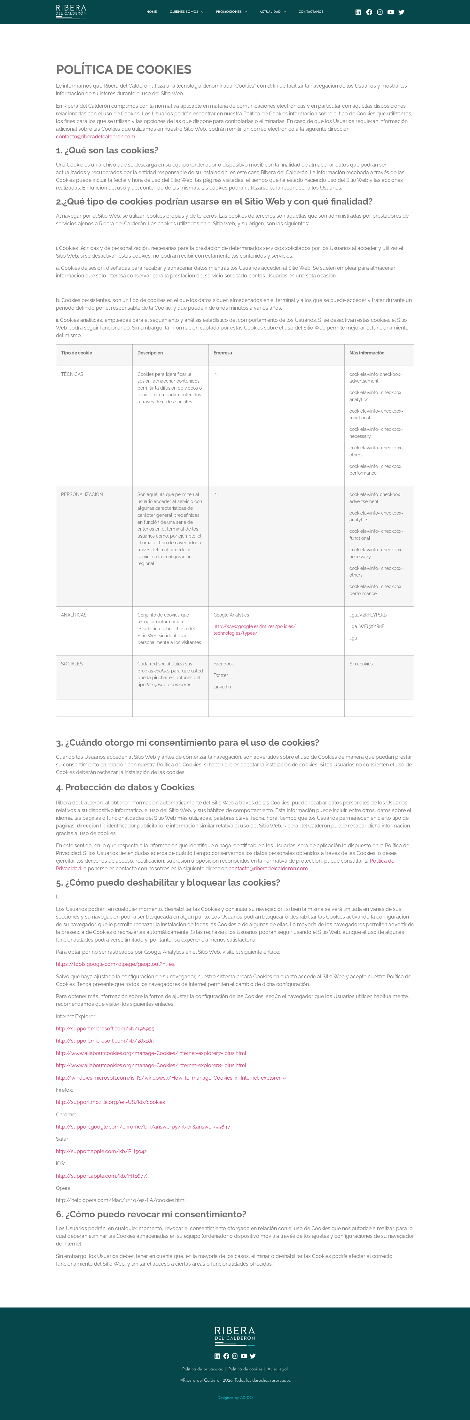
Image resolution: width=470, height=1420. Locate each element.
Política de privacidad (202, 1369)
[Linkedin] (358, 12)
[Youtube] (391, 12)
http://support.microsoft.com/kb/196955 (105, 1029)
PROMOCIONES (229, 12)
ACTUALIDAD (270, 12)
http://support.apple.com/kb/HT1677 (101, 1176)
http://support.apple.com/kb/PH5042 (101, 1151)
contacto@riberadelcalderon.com (95, 137)
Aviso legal (277, 1369)
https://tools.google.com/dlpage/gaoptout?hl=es (115, 964)
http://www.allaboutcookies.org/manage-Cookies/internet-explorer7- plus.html (151, 1053)
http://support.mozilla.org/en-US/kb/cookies (110, 1102)
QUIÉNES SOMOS (184, 12)
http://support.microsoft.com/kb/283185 (105, 1041)
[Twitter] (401, 12)
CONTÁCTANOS (311, 12)
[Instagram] (380, 12)
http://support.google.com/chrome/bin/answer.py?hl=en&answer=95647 (143, 1127)
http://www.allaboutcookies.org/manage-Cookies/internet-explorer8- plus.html (151, 1065)
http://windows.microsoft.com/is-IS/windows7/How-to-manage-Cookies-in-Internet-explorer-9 (171, 1078)
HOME (151, 12)
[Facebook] (369, 12)
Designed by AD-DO (235, 1398)
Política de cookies (245, 1369)
